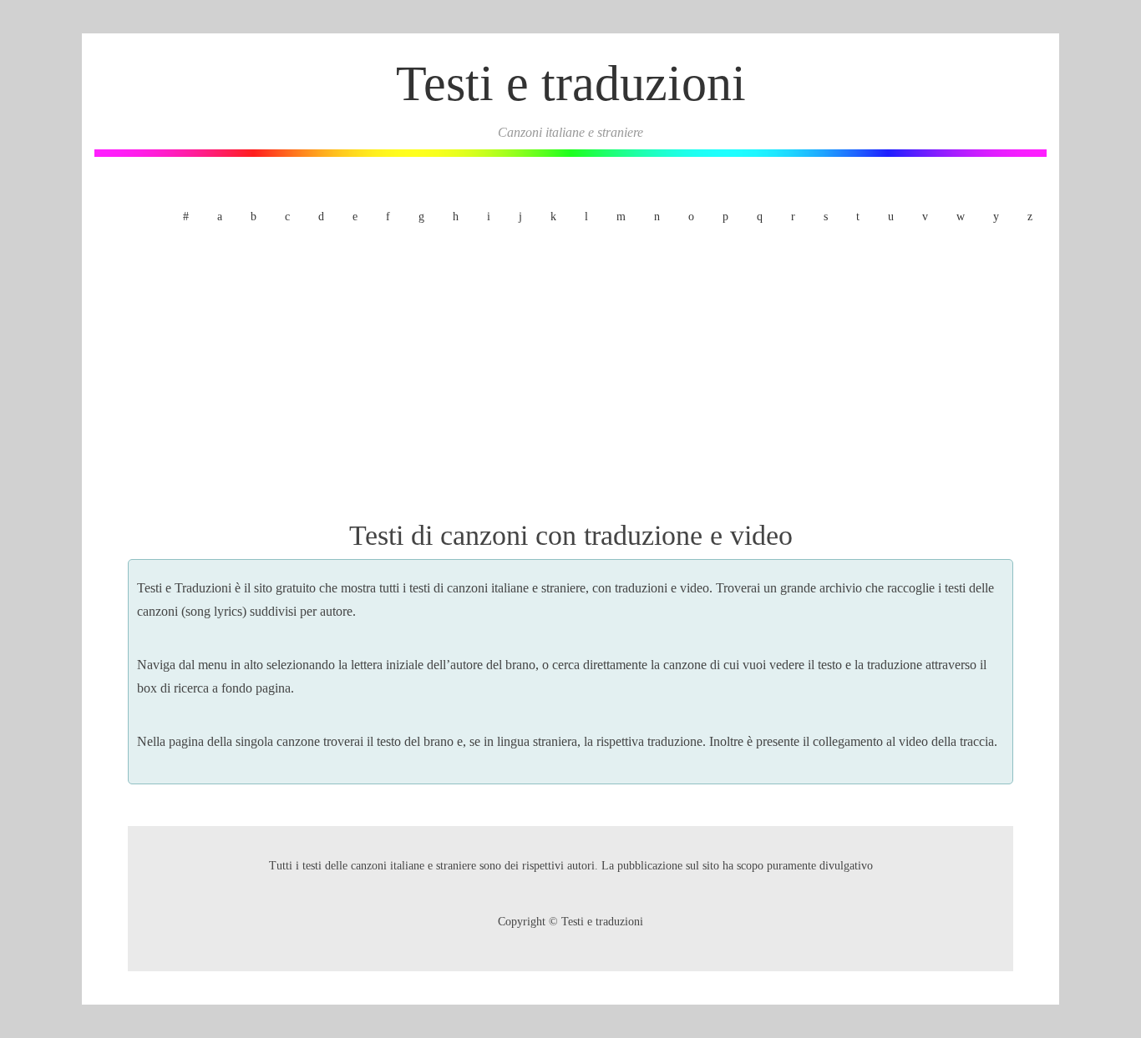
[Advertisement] (570, 369)
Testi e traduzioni (571, 83)
